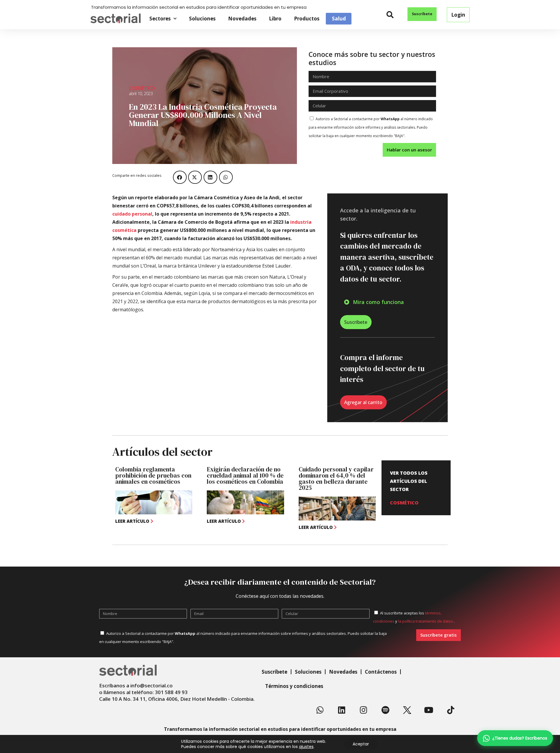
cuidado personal (132, 214)
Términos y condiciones (294, 686)
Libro (275, 18)
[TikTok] (450, 710)
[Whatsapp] (320, 710)
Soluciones (202, 18)
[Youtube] (429, 710)
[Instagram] (364, 710)
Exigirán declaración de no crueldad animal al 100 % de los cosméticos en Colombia (245, 475)
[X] (407, 710)
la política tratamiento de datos (426, 621)
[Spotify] (385, 710)
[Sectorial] (115, 18)
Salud (339, 19)
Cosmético (142, 88)
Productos (306, 18)
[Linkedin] (342, 710)
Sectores (160, 18)
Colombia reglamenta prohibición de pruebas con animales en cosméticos (153, 475)
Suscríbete (274, 671)
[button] (390, 14)
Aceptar (361, 744)
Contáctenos (381, 671)
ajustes (306, 746)
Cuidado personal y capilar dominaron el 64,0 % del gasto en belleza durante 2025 (336, 478)
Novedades (242, 18)
